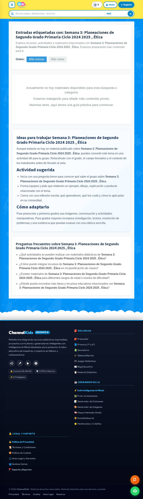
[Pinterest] (20, 363)
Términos (26, 494)
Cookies (36, 494)
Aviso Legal (48, 494)
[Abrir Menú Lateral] (12, 5)
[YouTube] (28, 363)
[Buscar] (130, 13)
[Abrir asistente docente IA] (135, 491)
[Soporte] (36, 363)
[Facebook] (12, 363)
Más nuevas (36, 59)
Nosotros (60, 494)
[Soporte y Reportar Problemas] (135, 479)
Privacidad (14, 494)
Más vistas (57, 59)
